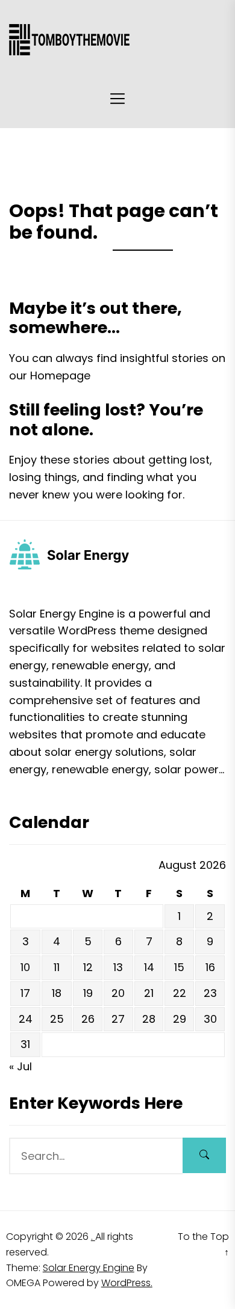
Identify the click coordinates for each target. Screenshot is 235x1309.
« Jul (20, 1066)
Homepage (60, 375)
